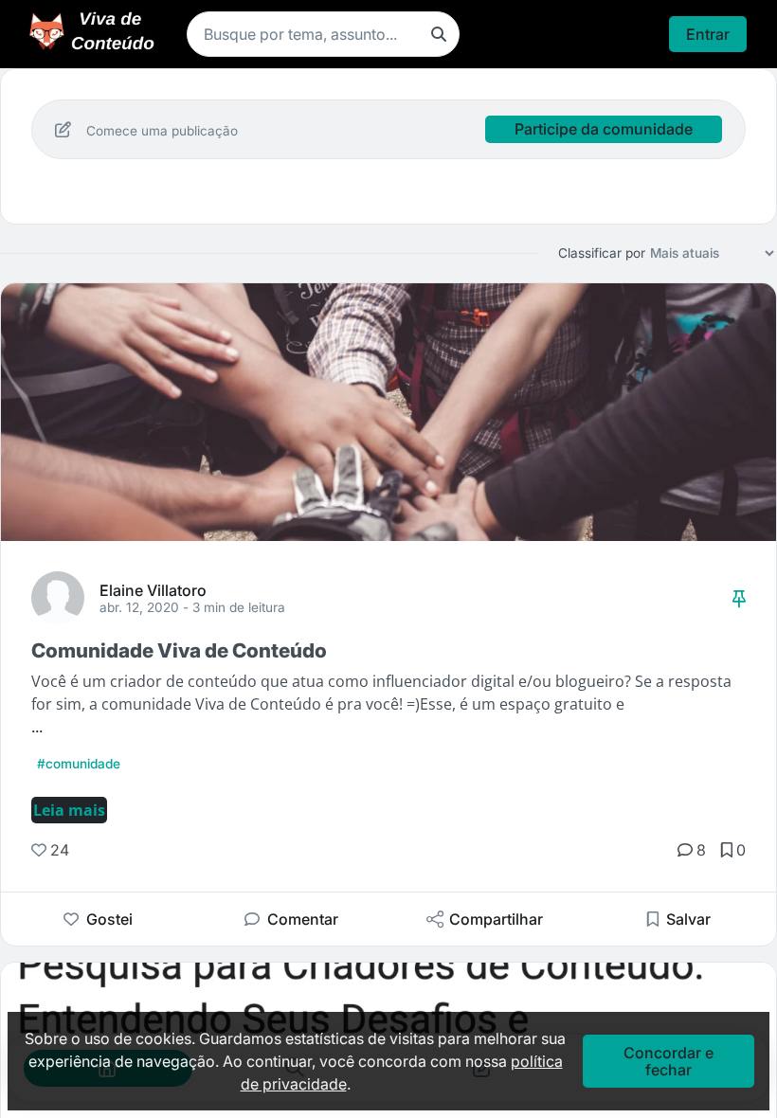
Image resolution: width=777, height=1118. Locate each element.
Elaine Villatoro (153, 589)
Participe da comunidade (604, 128)
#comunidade (78, 763)
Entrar (708, 34)
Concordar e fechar (668, 1061)
